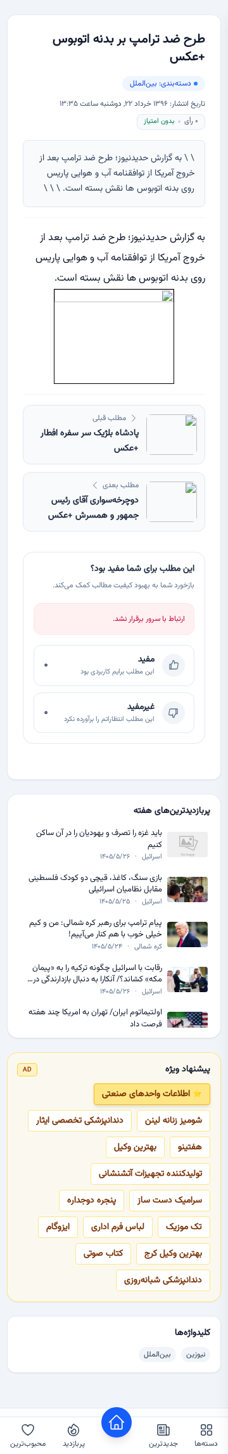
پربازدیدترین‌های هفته (172, 811)
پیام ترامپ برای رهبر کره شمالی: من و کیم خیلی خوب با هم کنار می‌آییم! (95, 929)
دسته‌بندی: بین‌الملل (160, 84)
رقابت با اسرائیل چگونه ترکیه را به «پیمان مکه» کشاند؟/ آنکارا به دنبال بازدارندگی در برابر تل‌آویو (97, 974)
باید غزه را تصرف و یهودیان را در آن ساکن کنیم (99, 839)
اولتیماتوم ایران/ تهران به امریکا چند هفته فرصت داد (95, 1018)
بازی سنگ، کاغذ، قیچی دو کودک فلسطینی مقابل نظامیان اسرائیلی (95, 884)
